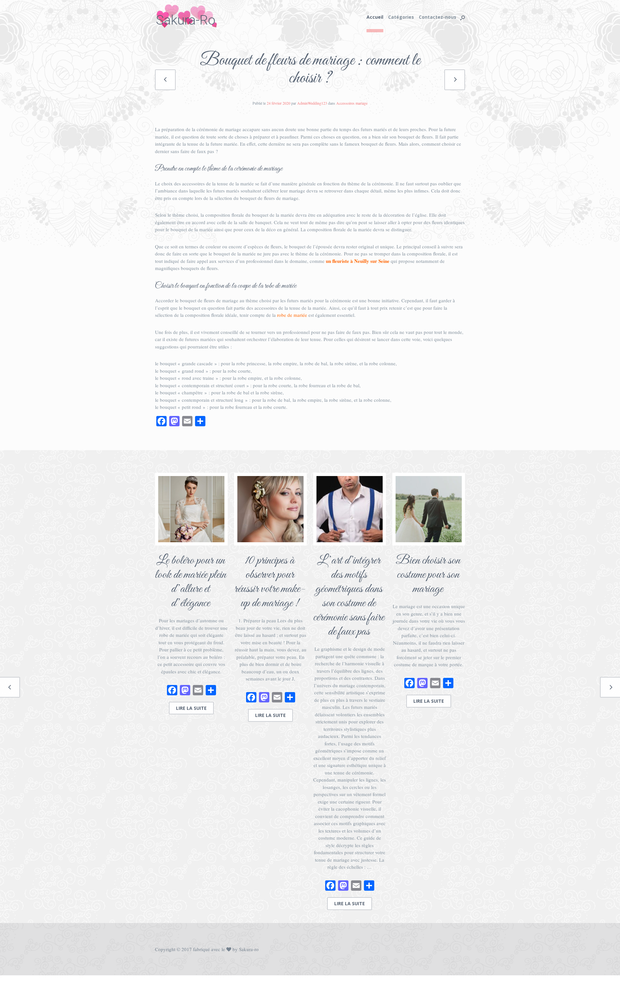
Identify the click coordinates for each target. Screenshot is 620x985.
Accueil (375, 17)
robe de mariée (292, 315)
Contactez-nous (437, 17)
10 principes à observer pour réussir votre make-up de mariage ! (269, 582)
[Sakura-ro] (191, 16)
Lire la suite (191, 708)
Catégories (401, 17)
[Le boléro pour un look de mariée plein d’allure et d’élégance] (191, 509)
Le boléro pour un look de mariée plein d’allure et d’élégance (190, 582)
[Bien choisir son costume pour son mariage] (429, 509)
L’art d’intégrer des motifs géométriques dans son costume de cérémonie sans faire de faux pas (348, 596)
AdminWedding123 (312, 103)
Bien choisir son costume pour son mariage (428, 575)
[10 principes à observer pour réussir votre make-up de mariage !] (270, 509)
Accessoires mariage (351, 103)
